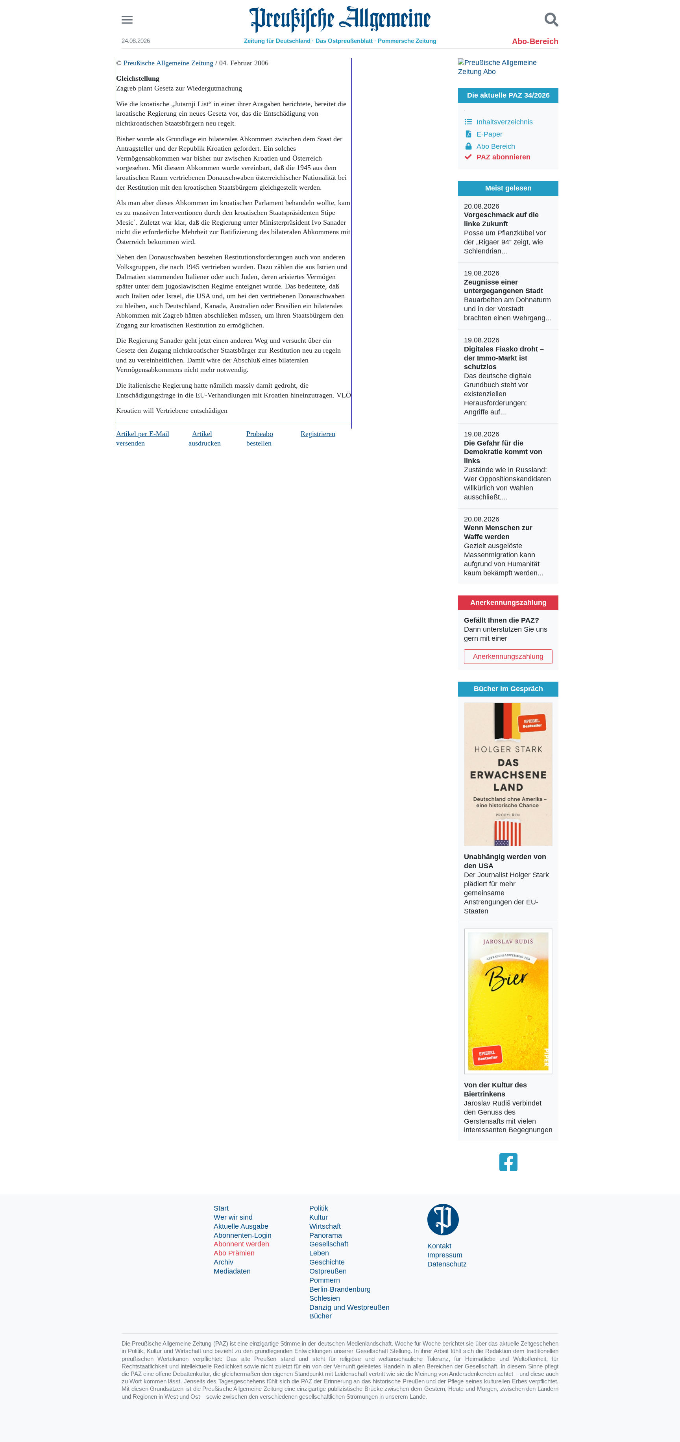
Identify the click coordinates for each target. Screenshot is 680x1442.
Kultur (318, 1217)
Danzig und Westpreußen (349, 1307)
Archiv (223, 1262)
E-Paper (488, 134)
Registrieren (318, 434)
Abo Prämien (234, 1253)
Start (221, 1208)
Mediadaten (232, 1271)
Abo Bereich (494, 146)
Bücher (320, 1316)
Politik (318, 1208)
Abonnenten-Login (243, 1235)
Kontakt (439, 1246)
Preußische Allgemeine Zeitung (168, 63)
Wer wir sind (233, 1217)
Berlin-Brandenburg (340, 1289)
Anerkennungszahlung (508, 656)
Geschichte (327, 1262)
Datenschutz (447, 1264)
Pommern (324, 1280)
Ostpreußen (328, 1271)
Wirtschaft (325, 1226)
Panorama (325, 1235)
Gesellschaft (328, 1244)
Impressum (444, 1255)
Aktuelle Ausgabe (241, 1226)
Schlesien (324, 1298)
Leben (319, 1253)
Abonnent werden (241, 1244)
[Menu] (128, 19)
